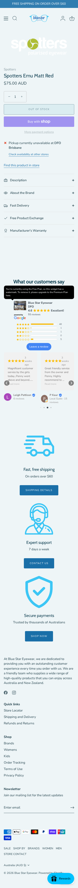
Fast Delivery (19, 205)
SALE (7, 848)
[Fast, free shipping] (39, 446)
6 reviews (18, 398)
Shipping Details (39, 490)
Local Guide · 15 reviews (58, 400)
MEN (59, 848)
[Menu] (6, 18)
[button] (7, 383)
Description (18, 180)
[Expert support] (39, 519)
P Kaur (54, 395)
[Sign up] (72, 807)
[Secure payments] (39, 592)
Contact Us (39, 563)
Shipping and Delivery (20, 717)
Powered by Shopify (51, 873)
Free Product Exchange (26, 218)
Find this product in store (21, 165)
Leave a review (38, 346)
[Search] (15, 19)
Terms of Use (13, 769)
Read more (14, 383)
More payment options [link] (39, 132)
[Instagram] (14, 692)
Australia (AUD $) (15, 865)
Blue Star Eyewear (25, 873)
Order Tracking (14, 762)
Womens (10, 750)
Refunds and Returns (19, 723)
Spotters (10, 69)
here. (8, 295)
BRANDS (34, 848)
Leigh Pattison (22, 395)
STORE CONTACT (15, 854)
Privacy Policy (14, 775)
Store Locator (13, 710)
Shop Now (39, 636)
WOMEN (47, 848)
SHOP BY (19, 848)
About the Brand (21, 193)
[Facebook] (6, 692)
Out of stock (39, 109)
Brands (9, 743)
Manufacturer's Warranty (28, 230)
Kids (7, 756)
